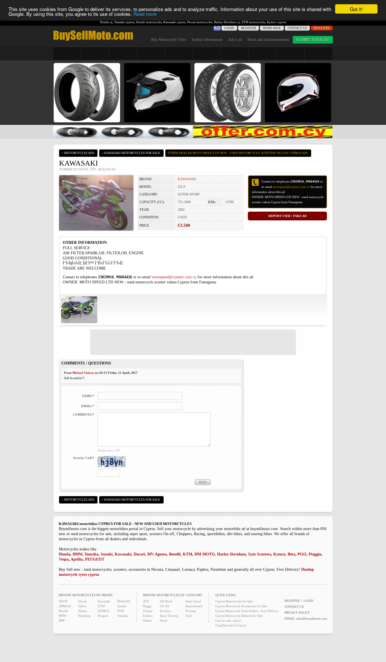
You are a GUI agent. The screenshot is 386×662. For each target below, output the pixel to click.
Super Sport (193, 601)
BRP (61, 620)
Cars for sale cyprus (228, 620)
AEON (63, 601)
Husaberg (84, 615)
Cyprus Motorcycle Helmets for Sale (239, 615)
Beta (291, 554)
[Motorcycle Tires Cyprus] (122, 137)
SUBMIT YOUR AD (312, 40)
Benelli (175, 554)
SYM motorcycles (253, 22)
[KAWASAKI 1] (79, 322)
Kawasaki (123, 554)
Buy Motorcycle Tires (168, 40)
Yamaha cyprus (124, 22)
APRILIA (65, 606)
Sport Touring (169, 615)
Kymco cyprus (276, 22)
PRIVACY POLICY (297, 612)
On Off (164, 606)
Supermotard (193, 606)
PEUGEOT (94, 559)
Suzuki (106, 554)
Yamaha (91, 554)
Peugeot (103, 615)
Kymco (279, 554)
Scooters (165, 611)
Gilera (82, 606)
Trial (188, 615)
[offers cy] (262, 137)
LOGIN (308, 600)
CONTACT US (297, 28)
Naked (147, 620)
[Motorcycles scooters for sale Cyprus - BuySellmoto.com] (93, 40)
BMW (78, 554)
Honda (64, 554)
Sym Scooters (259, 554)
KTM (187, 554)
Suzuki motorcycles (149, 22)
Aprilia (77, 559)
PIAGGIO (123, 601)
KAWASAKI (187, 179)
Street (163, 620)
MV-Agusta (157, 554)
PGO (302, 554)
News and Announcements (268, 40)
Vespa (64, 559)
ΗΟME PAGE (272, 28)
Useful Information (207, 40)
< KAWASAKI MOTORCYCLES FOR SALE (131, 153)
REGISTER (248, 28)
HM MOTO (204, 554)
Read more (145, 14)
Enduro (148, 615)
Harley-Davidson (231, 554)
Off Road (166, 601)
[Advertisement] (193, 342)
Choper (148, 611)
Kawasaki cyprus (174, 22)
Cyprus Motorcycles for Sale (234, 601)
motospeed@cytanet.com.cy (291, 186)
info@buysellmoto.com (311, 618)
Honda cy (106, 22)
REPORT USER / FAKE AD (287, 216)
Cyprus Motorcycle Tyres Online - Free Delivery (247, 611)
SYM (120, 611)
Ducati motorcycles (199, 22)
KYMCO (103, 611)
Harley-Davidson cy (227, 22)
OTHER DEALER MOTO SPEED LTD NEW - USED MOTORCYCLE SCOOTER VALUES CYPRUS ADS (238, 153)
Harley (82, 611)
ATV (146, 601)
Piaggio (315, 554)
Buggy (147, 606)
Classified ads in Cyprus (230, 625)
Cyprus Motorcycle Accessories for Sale (241, 606)
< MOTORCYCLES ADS (78, 153)
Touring (190, 611)
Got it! (356, 8)
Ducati (139, 554)
